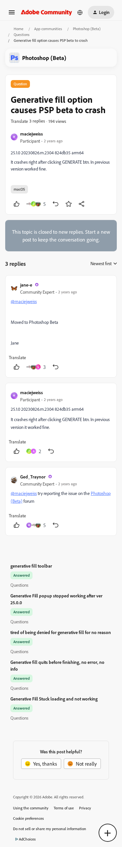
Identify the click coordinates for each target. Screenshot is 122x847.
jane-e (26, 285)
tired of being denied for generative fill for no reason (60, 632)
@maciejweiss (24, 301)
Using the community (30, 808)
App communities (48, 28)
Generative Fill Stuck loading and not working (54, 698)
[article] (61, 326)
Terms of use (64, 808)
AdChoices (27, 839)
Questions (22, 34)
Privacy (85, 808)
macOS (19, 189)
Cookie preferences (28, 818)
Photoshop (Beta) (87, 28)
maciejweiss (31, 133)
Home (18, 28)
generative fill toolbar (31, 566)
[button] (12, 14)
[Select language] (80, 12)
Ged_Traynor (33, 476)
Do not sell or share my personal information (49, 828)
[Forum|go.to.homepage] (46, 12)
